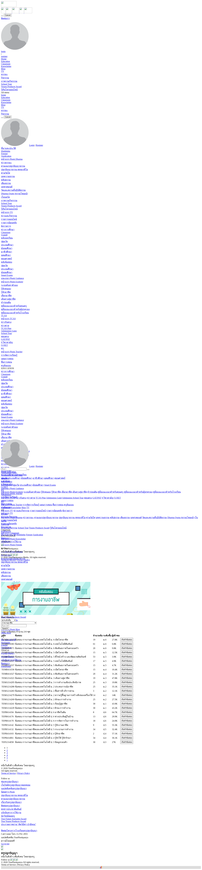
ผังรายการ (6, 226)
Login (31, 145)
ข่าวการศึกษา (7, 229)
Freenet (4, 153)
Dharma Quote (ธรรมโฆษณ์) (14, 193)
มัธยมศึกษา (6, 248)
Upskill (4, 235)
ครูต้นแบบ (6, 365)
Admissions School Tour (73, 498)
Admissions (6, 495)
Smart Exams (7, 275)
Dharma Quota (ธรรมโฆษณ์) (180, 517)
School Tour (6, 84)
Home (3, 59)
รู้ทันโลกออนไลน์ (9, 89)
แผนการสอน (7, 358)
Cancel (7, 15)
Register (39, 145)
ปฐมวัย (4, 241)
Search (5, 628)
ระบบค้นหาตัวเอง (9, 285)
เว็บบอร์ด (5, 197)
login (3, 51)
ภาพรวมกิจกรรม (9, 81)
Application (6, 156)
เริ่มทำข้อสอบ (126, 640)
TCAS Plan (6, 328)
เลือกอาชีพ (6, 295)
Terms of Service (8, 560)
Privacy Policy (23, 560)
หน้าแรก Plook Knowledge (13, 539)
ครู (2, 348)
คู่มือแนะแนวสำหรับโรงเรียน (15, 313)
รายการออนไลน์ (9, 219)
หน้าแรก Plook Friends (11, 545)
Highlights (5, 151)
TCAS (4, 315)
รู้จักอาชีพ (6, 292)
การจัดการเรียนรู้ (9, 355)
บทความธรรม (8, 176)
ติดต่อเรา (5, 18)
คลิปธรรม (6, 180)
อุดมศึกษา (6, 255)
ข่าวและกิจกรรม (9, 216)
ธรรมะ (4, 74)
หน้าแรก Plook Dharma (12, 159)
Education (5, 61)
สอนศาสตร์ (6, 258)
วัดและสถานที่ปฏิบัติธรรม (13, 190)
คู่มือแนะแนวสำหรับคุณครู (14, 306)
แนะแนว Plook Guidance (12, 278)
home (3, 95)
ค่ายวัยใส (5, 173)
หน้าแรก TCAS (8, 318)
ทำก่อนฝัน (6, 302)
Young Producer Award (11, 86)
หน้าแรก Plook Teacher (11, 352)
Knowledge (6, 66)
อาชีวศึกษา (6, 252)
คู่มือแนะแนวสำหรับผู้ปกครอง (15, 309)
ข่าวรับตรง (6, 322)
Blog (3, 69)
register (4, 56)
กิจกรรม (5, 78)
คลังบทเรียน (7, 238)
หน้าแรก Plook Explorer (12, 282)
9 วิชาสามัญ (7, 342)
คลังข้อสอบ (6, 262)
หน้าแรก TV (7, 212)
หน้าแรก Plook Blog (10, 629)
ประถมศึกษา (7, 245)
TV (2, 71)
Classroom (5, 64)
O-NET (4, 345)
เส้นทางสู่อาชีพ (8, 299)
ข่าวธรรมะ (6, 162)
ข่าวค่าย (5, 325)
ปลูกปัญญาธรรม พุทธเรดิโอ (14, 169)
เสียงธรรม (6, 183)
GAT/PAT (5, 339)
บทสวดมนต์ (6, 187)
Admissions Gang (9, 331)
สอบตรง (5, 336)
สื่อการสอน (6, 362)
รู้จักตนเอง (6, 288)
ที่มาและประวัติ (8, 148)
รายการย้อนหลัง (9, 222)
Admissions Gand (54, 498)
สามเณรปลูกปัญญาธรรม (13, 166)
